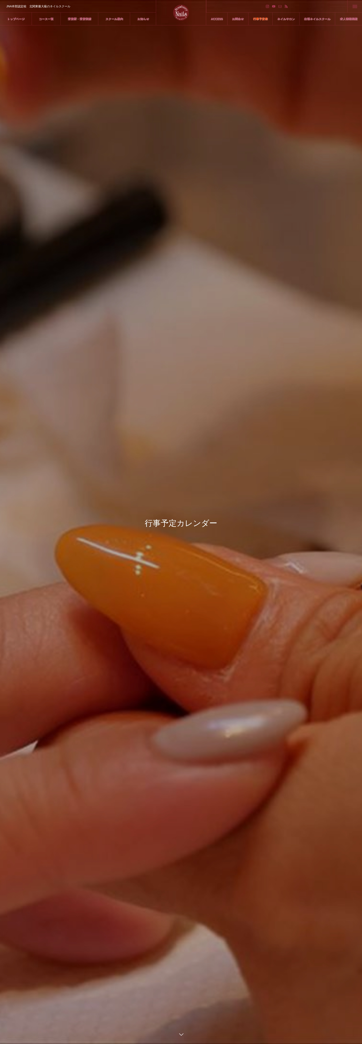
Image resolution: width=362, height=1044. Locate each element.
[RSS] (286, 6)
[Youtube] (274, 6)
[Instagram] (267, 6)
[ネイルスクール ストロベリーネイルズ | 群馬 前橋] (181, 13)
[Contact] (280, 6)
